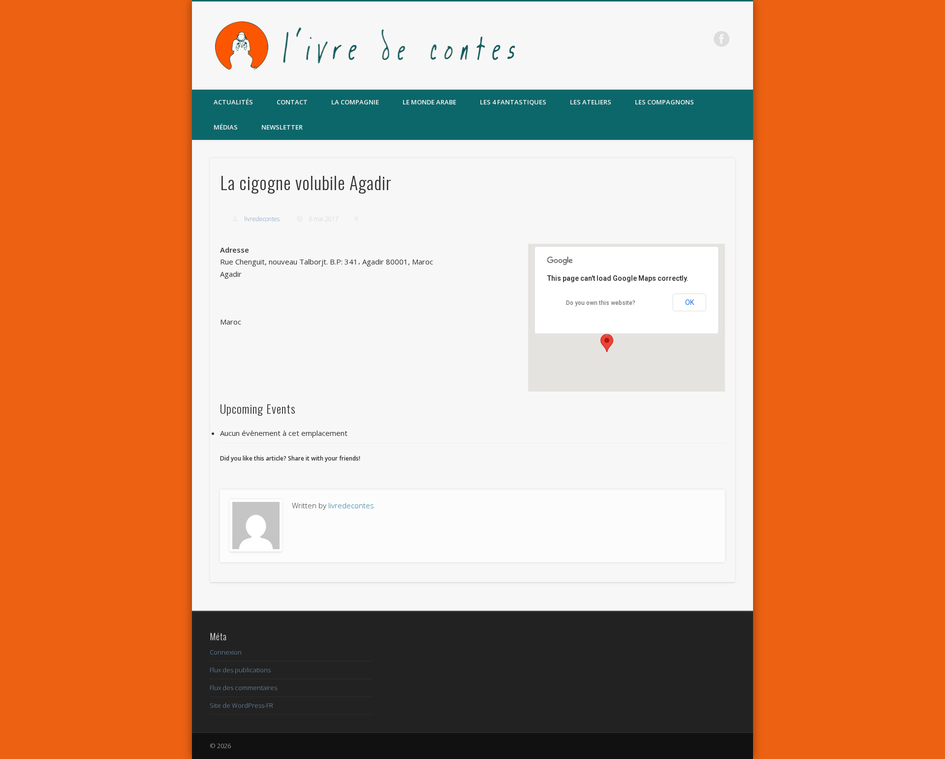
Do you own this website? (600, 302)
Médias (226, 127)
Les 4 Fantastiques (513, 102)
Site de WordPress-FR (241, 705)
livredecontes (262, 219)
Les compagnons (664, 102)
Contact (292, 102)
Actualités (233, 102)
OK (689, 302)
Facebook (721, 39)
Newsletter (282, 127)
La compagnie (355, 102)
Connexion (226, 652)
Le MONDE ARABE (429, 102)
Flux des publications (240, 669)
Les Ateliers (590, 102)
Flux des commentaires (243, 687)
